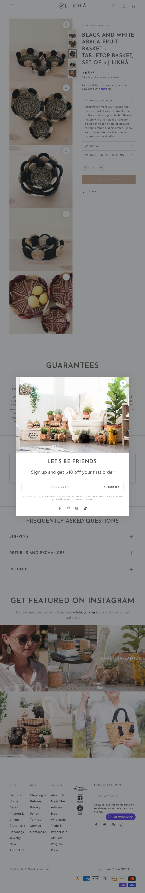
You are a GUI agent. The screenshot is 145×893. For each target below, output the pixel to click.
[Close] (123, 383)
